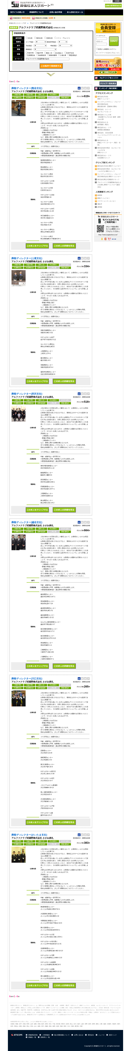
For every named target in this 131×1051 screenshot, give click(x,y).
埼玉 (50, 1024)
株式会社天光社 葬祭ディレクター (109, 166)
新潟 (67, 1024)
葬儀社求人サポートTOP (17, 23)
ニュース (101, 1035)
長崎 (61, 1026)
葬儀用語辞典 (33, 1035)
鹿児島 (77, 1026)
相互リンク (113, 1035)
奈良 (11, 1026)
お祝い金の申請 (56, 12)
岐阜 (90, 1024)
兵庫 (118, 1024)
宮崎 (72, 1026)
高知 (50, 1026)
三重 (101, 1024)
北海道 (12, 1024)
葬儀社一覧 (32, 1037)
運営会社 (91, 1035)
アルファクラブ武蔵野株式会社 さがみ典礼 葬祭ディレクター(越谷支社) (109, 185)
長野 (86, 1024)
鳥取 (20, 1026)
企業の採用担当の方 (113, 5)
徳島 (39, 1026)
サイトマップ (107, 1)
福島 (35, 1024)
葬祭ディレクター (103, 198)
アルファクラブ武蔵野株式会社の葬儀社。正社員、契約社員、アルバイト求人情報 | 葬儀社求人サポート (32, 4)
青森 (16, 1024)
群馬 (46, 1024)
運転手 (99, 204)
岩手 (20, 1024)
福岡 (54, 1026)
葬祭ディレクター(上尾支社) (27, 258)
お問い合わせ (78, 1035)
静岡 (93, 1024)
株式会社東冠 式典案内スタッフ (108, 179)
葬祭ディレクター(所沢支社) (27, 393)
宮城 (24, 1024)
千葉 (54, 1024)
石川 (75, 1024)
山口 (35, 1026)
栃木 (42, 1024)
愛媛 (46, 1026)
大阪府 (114, 1024)
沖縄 (81, 1026)
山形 (31, 1024)
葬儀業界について (36, 12)
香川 (42, 1026)
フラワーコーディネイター (106, 201)
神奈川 (63, 1024)
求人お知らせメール (75, 12)
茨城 (39, 1024)
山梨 (82, 1024)
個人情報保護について (62, 1035)
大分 (68, 1026)
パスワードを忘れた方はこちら (109, 53)
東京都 (58, 1024)
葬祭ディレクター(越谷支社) (27, 522)
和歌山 (16, 1026)
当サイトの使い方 (17, 12)
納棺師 (99, 195)
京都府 (109, 1024)
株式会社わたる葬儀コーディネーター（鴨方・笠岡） (109, 142)
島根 (24, 1026)
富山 (71, 1024)
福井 (78, 1024)
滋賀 (104, 1024)
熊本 (65, 1026)
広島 (31, 1026)
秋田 (28, 1024)
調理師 (99, 207)
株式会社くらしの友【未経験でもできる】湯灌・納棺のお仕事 (109, 117)
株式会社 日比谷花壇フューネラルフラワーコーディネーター (109, 135)
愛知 (97, 1024)
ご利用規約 (46, 1035)
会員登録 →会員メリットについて (108, 28)
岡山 (28, 1026)
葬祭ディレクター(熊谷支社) (27, 88)
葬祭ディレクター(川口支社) (27, 678)
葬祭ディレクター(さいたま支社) (29, 834)
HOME (117, 1)
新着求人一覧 (45, 1037)
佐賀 (57, 1026)
